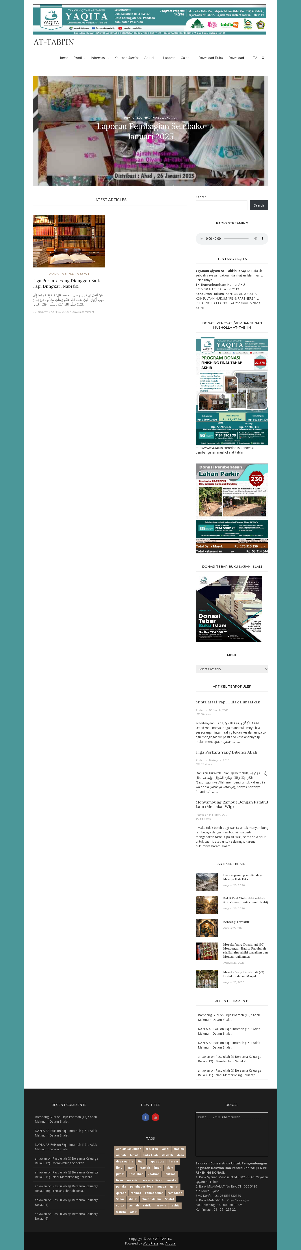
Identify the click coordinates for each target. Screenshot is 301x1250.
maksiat (133, 1180)
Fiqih (140, 1161)
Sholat (169, 1199)
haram (173, 1161)
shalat (132, 1199)
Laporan (169, 58)
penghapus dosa (141, 1186)
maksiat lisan (152, 1180)
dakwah (167, 1155)
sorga (120, 1205)
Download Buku (210, 58)
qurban (121, 1193)
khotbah (154, 1174)
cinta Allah (150, 1155)
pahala (121, 1186)
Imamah (144, 1167)
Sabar (120, 1199)
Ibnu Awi (42, 311)
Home (63, 58)
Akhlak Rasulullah (128, 1149)
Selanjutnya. (204, 280)
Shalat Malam (151, 1199)
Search (201, 197)
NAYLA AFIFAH (208, 1029)
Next (261, 131)
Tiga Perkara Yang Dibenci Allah (226, 752)
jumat (120, 1174)
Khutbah (170, 1174)
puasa (161, 1186)
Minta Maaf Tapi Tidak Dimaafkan (228, 702)
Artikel (149, 58)
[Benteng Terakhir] (207, 928)
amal (165, 1149)
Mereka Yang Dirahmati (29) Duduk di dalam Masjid (243, 974)
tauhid (175, 1205)
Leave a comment (82, 311)
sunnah (133, 1205)
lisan (119, 1180)
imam (130, 1167)
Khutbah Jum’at (126, 58)
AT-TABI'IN (54, 42)
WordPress (150, 1243)
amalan (178, 1149)
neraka (171, 1180)
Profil (78, 58)
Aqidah (55, 273)
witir (133, 1212)
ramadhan (175, 1193)
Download (236, 58)
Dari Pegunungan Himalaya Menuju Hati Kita (242, 877)
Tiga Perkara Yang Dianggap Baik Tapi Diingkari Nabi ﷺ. (66, 283)
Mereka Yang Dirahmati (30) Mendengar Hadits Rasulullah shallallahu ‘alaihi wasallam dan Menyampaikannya (245, 951)
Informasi (98, 58)
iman (157, 1167)
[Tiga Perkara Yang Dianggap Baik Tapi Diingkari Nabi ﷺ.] (69, 243)
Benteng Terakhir (236, 922)
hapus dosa (157, 1161)
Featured (132, 117)
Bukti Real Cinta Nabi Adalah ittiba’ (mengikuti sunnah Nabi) (245, 900)
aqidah (121, 1155)
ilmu (119, 1167)
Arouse (170, 1243)
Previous (40, 131)
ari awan (204, 1056)
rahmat (135, 1193)
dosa (180, 1155)
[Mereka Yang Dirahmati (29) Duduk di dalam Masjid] (207, 979)
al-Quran (151, 1149)
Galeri (185, 58)
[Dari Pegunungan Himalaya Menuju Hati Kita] (207, 882)
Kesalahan (136, 1174)
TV (255, 58)
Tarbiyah (82, 273)
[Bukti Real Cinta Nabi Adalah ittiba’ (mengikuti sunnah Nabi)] (207, 905)
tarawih (160, 1205)
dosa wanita (124, 1161)
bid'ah (134, 1155)
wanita (121, 1212)
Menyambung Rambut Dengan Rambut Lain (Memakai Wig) (232, 804)
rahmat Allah (154, 1193)
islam (169, 1167)
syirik (147, 1205)
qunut (174, 1186)
